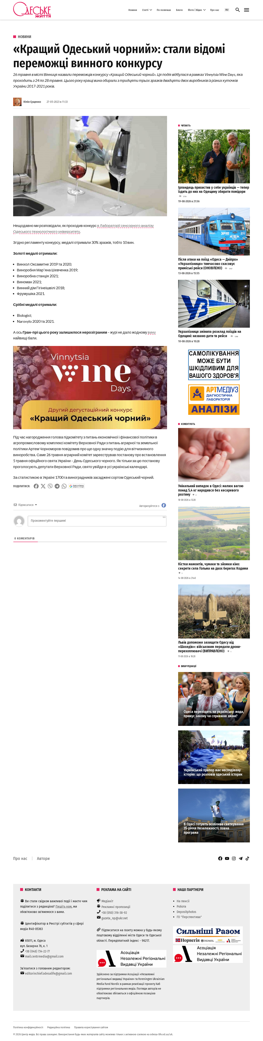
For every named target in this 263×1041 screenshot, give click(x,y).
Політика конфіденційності (28, 1027)
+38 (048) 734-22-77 (37, 951)
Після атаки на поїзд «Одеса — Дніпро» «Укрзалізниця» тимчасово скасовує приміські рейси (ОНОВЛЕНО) (208, 263)
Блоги (179, 9)
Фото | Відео (195, 9)
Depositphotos (186, 912)
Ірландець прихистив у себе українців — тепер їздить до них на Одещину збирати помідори (213, 189)
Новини (132, 9)
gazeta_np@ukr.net (115, 918)
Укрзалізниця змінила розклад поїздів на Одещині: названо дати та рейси (209, 334)
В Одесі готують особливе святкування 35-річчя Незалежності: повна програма (214, 828)
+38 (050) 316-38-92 (114, 913)
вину (152, 332)
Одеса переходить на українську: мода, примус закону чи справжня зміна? (214, 714)
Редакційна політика (58, 1027)
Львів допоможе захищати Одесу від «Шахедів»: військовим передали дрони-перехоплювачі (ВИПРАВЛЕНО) (209, 646)
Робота (181, 906)
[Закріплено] (246, 10)
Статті (145, 9)
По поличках (164, 9)
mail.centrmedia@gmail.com (44, 956)
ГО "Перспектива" (189, 917)
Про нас (214, 9)
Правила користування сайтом (91, 1027)
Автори (43, 858)
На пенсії (183, 901)
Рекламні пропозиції (116, 907)
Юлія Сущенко (32, 102)
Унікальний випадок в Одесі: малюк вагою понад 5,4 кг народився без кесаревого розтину (210, 490)
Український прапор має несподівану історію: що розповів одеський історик (213, 772)
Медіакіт (107, 901)
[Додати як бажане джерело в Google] (76, 486)
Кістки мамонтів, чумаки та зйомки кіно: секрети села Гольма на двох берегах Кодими (213, 566)
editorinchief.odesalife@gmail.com (48, 973)
